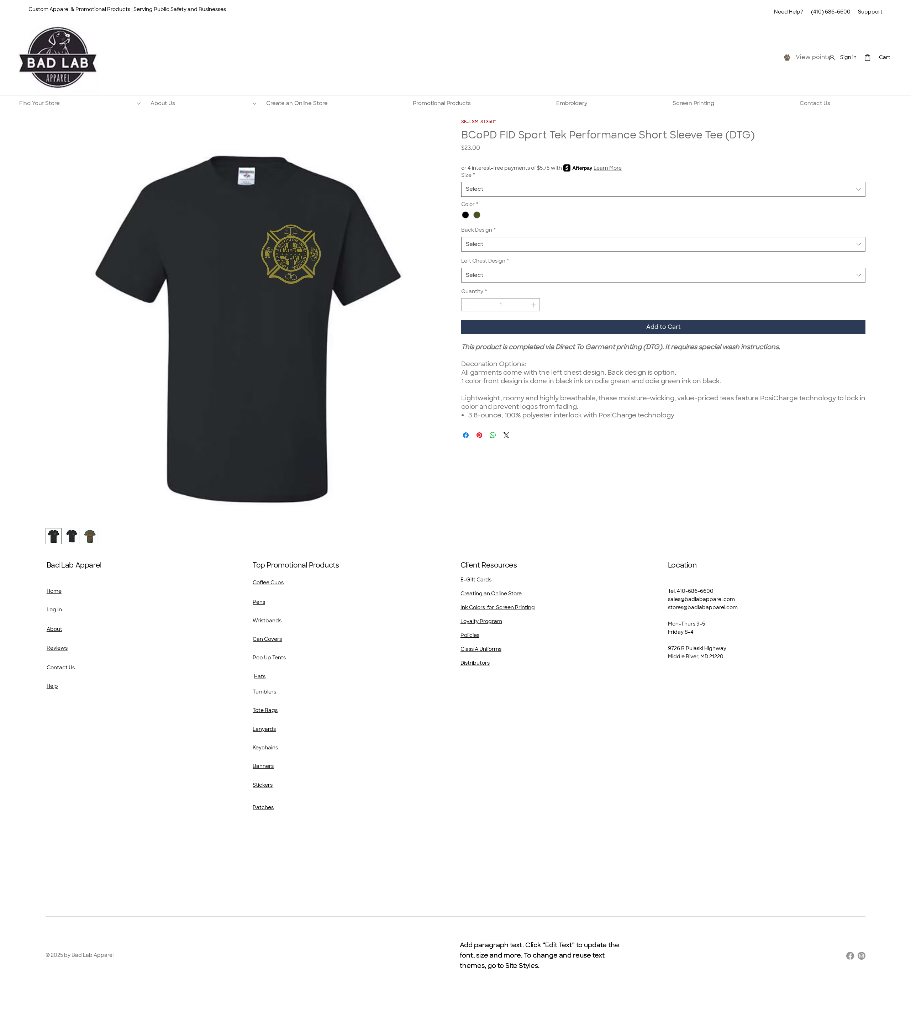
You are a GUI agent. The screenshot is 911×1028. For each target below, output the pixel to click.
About (54, 629)
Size (468, 175)
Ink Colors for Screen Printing (497, 607)
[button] (867, 57)
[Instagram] (861, 956)
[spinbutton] (500, 305)
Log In (54, 609)
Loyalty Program (481, 621)
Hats (259, 676)
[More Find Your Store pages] (139, 103)
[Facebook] (850, 956)
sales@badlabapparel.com (701, 599)
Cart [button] (884, 57)
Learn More (608, 168)
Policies (469, 635)
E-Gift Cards (475, 579)
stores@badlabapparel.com (703, 607)
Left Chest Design (485, 261)
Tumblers (264, 692)
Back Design (478, 230)
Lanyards (264, 729)
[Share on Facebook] (466, 435)
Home (54, 591)
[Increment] (534, 305)
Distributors (475, 663)
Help (52, 686)
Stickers (263, 785)
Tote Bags (265, 710)
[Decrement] (466, 305)
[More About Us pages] (254, 103)
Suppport (870, 12)
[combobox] (663, 189)
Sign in (848, 57)
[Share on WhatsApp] (493, 435)
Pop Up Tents (269, 657)
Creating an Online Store (491, 593)
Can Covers (267, 639)
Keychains (265, 747)
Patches (263, 807)
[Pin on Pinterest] (479, 435)
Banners (263, 766)
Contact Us (61, 667)
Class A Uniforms (480, 649)
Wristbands (267, 620)
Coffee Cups (268, 582)
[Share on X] (506, 435)
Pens (259, 602)
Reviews (57, 648)
